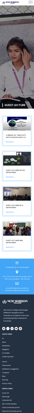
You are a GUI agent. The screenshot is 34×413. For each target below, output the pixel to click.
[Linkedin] (20, 328)
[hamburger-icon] (31, 2)
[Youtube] (16, 328)
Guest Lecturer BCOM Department (15, 171)
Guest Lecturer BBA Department (14, 241)
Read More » (10, 142)
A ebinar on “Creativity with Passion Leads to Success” (16, 137)
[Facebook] (3, 328)
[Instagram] (12, 328)
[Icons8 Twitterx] (8, 328)
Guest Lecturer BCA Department (14, 206)
